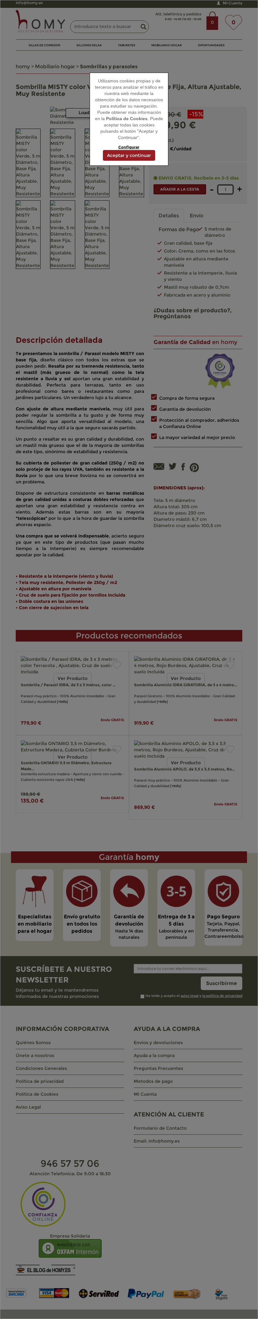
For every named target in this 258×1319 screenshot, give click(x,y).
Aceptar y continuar (129, 155)
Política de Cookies (127, 118)
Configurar (128, 147)
